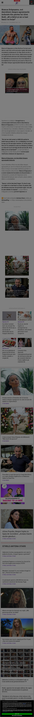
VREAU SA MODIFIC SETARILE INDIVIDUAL (17, 715)
